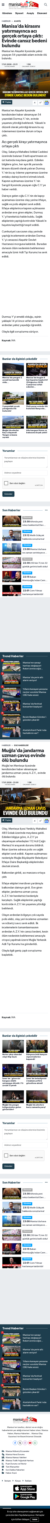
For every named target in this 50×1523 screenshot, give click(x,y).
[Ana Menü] (3, 5)
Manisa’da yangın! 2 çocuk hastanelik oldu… (12, 380)
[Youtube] (30, 1443)
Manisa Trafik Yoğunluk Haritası (20, 1461)
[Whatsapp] (35, 1443)
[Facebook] (15, 1443)
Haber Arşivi (11, 1473)
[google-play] (25, 1497)
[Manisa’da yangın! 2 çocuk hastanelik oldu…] (13, 369)
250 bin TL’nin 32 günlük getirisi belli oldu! (35, 565)
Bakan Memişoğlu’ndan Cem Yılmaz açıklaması (33, 579)
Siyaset (19, 13)
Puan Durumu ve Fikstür (16, 1464)
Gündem (7, 13)
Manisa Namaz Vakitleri (16, 1457)
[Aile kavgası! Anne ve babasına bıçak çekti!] (37, 422)
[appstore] (25, 1489)
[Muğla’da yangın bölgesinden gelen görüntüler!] (13, 1096)
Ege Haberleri (21, 745)
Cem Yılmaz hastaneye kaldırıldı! (32, 592)
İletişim (8, 1481)
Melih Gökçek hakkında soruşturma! (33, 537)
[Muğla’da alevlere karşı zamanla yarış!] (37, 1096)
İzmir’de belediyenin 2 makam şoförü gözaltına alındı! (36, 1081)
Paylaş (8, 102)
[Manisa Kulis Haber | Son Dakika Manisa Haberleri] (24, 4)
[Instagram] (25, 1443)
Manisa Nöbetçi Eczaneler (17, 1451)
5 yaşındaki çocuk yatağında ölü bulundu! (11, 408)
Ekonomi (42, 13)
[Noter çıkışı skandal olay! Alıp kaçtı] (13, 1046)
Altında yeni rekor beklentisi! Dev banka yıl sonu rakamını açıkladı (34, 523)
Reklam (28, 1481)
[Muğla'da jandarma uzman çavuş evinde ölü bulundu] (25, 802)
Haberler (6, 21)
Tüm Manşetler (12, 1467)
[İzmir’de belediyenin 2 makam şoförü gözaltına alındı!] (37, 1070)
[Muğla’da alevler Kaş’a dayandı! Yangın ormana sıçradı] (13, 422)
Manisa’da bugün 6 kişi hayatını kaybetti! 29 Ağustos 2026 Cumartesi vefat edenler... (37, 382)
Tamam (34, 1519)
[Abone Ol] (46, 102)
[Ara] (45, 5)
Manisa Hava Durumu (15, 1454)
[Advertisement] (25, 286)
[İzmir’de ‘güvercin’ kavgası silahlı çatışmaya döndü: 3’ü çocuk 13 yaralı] (13, 1070)
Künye (18, 1481)
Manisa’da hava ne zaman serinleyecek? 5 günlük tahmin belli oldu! (34, 551)
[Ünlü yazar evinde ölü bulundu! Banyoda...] (37, 398)
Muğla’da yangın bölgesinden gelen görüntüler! (11, 1107)
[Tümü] (46, 510)
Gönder (8, 494)
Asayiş (30, 13)
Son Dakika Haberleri (15, 1470)
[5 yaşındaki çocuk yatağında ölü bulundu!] (13, 398)
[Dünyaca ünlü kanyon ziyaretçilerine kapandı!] (37, 1046)
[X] (20, 1443)
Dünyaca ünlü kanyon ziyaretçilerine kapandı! (36, 1057)
